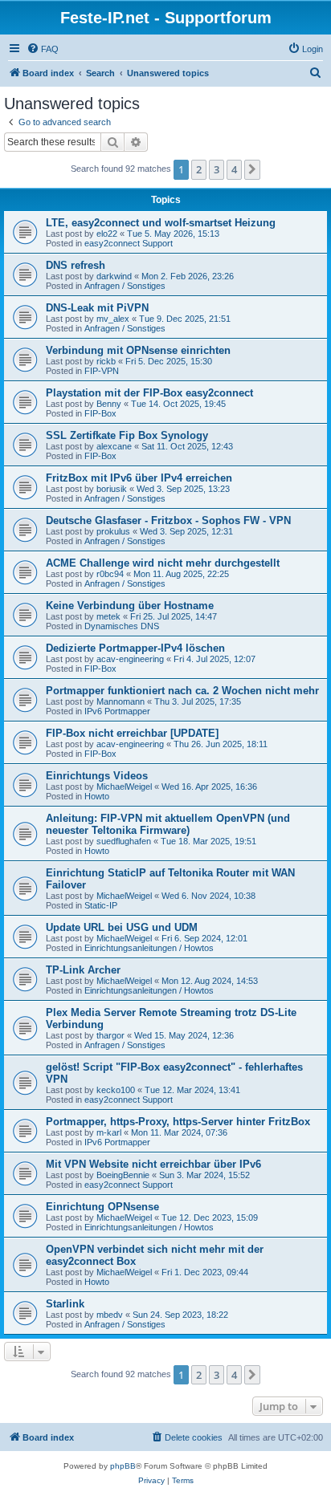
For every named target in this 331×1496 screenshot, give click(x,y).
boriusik (111, 489)
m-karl (108, 1132)
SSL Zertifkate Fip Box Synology (127, 435)
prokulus (113, 531)
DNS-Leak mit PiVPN (97, 308)
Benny (108, 404)
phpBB (123, 1465)
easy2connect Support (128, 243)
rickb (106, 361)
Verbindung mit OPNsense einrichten (138, 350)
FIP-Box (100, 413)
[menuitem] (43, 49)
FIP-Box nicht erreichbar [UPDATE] (132, 733)
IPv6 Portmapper (117, 711)
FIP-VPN (101, 371)
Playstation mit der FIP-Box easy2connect (149, 393)
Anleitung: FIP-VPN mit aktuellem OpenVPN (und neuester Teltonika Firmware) (168, 824)
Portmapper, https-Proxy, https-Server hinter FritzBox (178, 1122)
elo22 (106, 233)
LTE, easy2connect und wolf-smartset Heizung (161, 223)
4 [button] (234, 169)
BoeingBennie (122, 1175)
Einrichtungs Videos (97, 776)
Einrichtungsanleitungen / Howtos (149, 948)
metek (108, 616)
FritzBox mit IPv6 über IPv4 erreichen (139, 478)
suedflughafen (123, 841)
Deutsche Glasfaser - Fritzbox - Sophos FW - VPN (168, 520)
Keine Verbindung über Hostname (130, 606)
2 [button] (199, 169)
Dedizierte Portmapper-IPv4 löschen (135, 648)
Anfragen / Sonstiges (125, 286)
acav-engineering (130, 659)
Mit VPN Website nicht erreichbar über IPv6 (153, 1164)
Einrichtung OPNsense (102, 1207)
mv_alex (112, 318)
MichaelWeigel (124, 786)
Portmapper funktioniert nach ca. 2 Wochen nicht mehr (182, 691)
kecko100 (115, 1090)
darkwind (114, 276)
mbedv (109, 1314)
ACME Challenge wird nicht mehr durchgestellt (163, 563)
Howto (96, 796)
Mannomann (120, 701)
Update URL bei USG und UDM (122, 927)
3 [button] (216, 169)
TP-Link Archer (83, 970)
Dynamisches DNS (121, 626)
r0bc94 (110, 574)
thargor (110, 1035)
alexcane (114, 446)
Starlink (65, 1304)
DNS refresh (75, 265)
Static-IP (100, 905)
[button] (252, 169)
